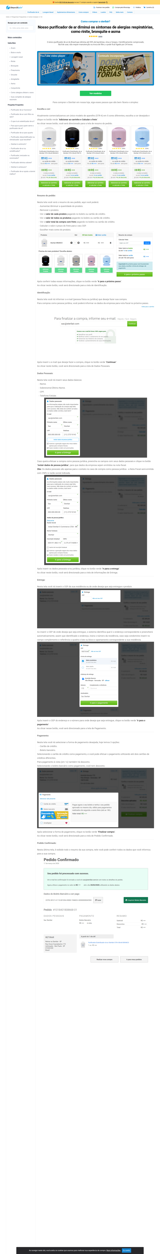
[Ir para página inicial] (14, 7)
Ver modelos (95, 93)
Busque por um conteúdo (17, 23)
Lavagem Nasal (48, 12)
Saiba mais (119, 12)
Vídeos (94, 12)
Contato (130, 12)
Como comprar (84, 12)
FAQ (110, 12)
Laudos (103, 12)
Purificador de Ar (33, 12)
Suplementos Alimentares (66, 12)
